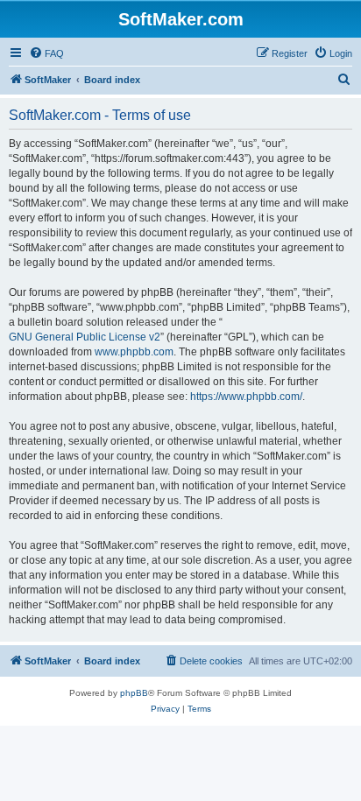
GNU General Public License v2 (84, 337)
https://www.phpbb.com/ (246, 396)
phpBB (134, 693)
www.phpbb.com (134, 352)
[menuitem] (46, 53)
